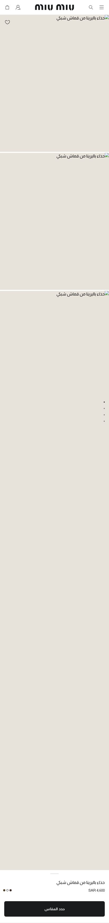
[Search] (91, 7)
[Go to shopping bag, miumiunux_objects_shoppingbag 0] (7, 7)
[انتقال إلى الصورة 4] (104, 421)
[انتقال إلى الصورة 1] (104, 402)
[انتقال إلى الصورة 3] (104, 414)
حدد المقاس (54, 909)
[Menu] (101, 7)
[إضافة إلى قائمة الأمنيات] (7, 22)
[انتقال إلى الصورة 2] (104, 408)
